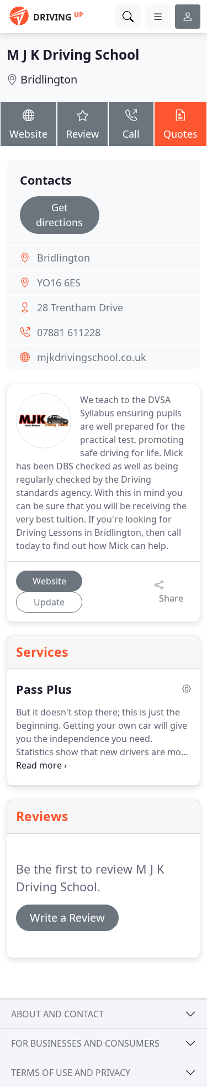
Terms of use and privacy (70, 1073)
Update (49, 602)
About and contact (57, 1014)
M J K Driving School (73, 54)
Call (131, 133)
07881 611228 (68, 332)
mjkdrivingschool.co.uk (91, 357)
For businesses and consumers (85, 1043)
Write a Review (67, 917)
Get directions (59, 215)
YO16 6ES (59, 282)
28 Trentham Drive (80, 307)
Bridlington (48, 79)
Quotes (180, 133)
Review (82, 133)
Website (28, 133)
